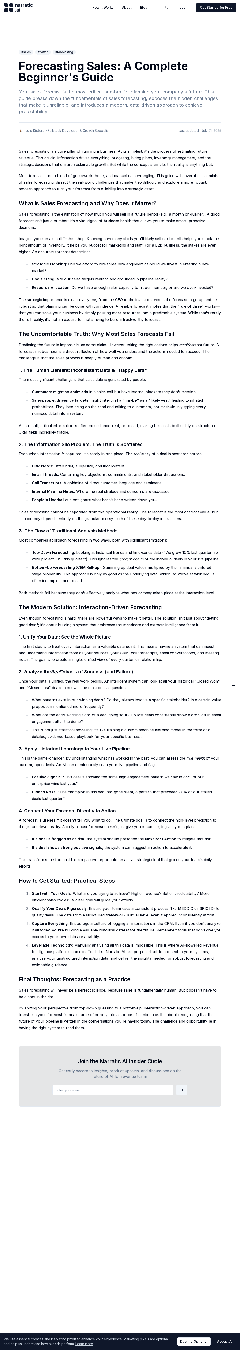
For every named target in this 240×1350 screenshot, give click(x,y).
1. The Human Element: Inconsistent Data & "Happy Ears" (204, 639)
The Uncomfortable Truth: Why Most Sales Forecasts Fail (204, 624)
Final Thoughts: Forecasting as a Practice (205, 747)
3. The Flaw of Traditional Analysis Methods (203, 662)
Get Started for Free (216, 7)
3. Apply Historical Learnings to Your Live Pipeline (207, 712)
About (127, 7)
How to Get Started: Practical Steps (205, 734)
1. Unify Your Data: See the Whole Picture (204, 690)
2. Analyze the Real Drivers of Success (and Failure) (206, 701)
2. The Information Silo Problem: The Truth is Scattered (208, 652)
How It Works (103, 7)
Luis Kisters (34, 130)
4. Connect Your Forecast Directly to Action (203, 722)
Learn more (84, 1344)
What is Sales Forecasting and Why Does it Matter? (203, 609)
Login (184, 7)
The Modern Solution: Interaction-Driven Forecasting (200, 676)
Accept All (225, 1341)
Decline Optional (194, 1341)
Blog (143, 7)
